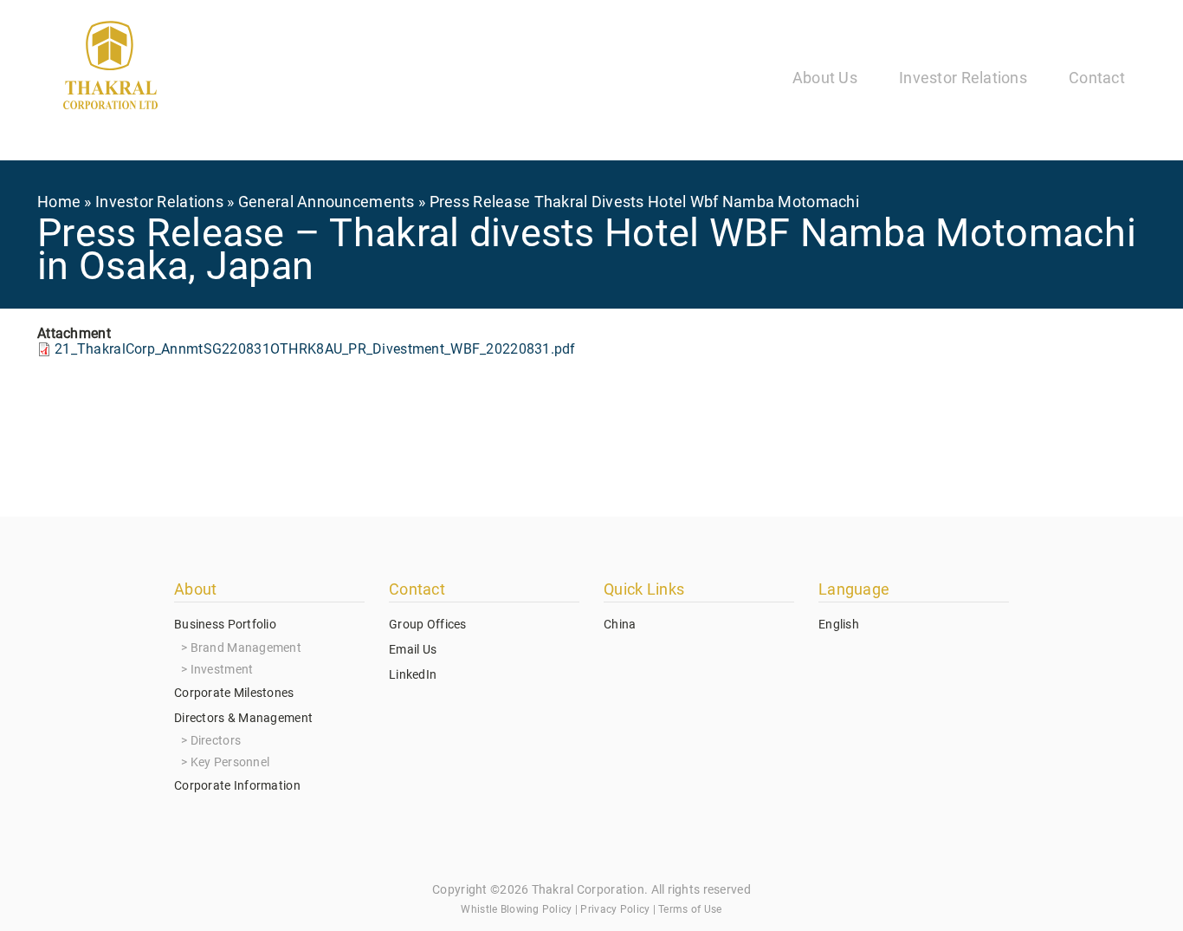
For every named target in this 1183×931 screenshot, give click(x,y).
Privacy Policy (615, 909)
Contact (1097, 77)
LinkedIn (412, 674)
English (838, 624)
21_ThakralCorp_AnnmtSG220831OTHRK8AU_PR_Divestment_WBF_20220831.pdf (315, 349)
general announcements (326, 201)
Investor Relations (963, 77)
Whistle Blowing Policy (516, 909)
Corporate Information (237, 785)
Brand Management (246, 647)
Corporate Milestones (234, 693)
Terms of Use (689, 909)
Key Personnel (230, 762)
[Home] (110, 68)
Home (59, 201)
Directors (216, 740)
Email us (412, 649)
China (620, 624)
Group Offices (428, 624)
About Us (824, 77)
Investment (222, 669)
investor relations (159, 201)
